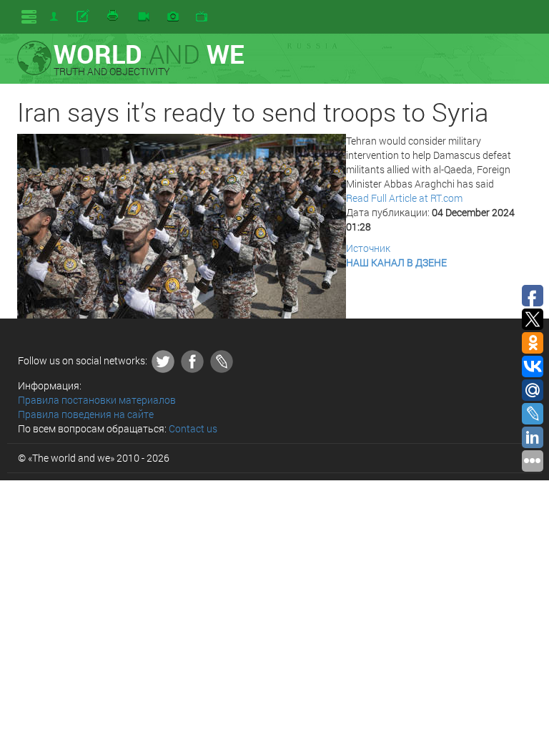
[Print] (114, 16)
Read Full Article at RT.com (404, 198)
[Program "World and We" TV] (201, 17)
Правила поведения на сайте (86, 414)
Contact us (193, 428)
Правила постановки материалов (97, 400)
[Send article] (84, 16)
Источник (368, 248)
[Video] (144, 17)
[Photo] (173, 17)
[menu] (29, 17)
